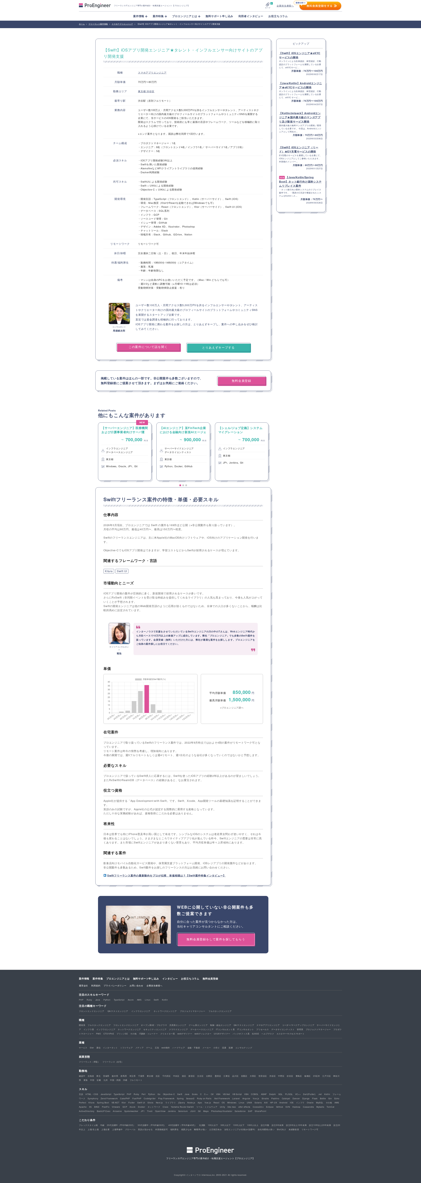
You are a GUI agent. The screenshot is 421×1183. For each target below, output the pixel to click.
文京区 (200, 1075)
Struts (150, 1102)
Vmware (116, 1106)
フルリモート (136, 1080)
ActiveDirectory (86, 1111)
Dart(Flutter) (309, 1094)
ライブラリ (170, 1102)
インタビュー (170, 978)
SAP (250, 1111)
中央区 (176, 1075)
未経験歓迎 (294, 1129)
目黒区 (244, 1075)
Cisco (165, 1106)
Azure (131, 999)
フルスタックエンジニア (220, 1011)
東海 (86, 1080)
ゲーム (149, 1047)
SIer (92, 1047)
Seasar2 (190, 1098)
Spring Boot (103, 1102)
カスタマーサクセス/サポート (291, 1033)
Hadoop (296, 1106)
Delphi (272, 1094)
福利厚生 (174, 1129)
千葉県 (141, 1075)
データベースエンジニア (202, 1029)
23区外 (316, 1075)
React (216, 1102)
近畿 (99, 1080)
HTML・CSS (92, 1094)
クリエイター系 (167, 1033)
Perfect (82, 1102)
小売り (216, 1047)
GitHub (279, 1106)
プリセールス (262, 1029)
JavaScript (106, 1094)
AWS (139, 999)
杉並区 (290, 1075)
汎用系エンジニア (177, 1025)
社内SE (255, 1033)
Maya (206, 1111)
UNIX (249, 1102)
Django (306, 1098)
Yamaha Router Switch (182, 1106)
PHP (81, 999)
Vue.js (256, 1098)
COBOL (255, 1094)
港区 (184, 1075)
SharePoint (260, 1111)
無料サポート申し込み (219, 16)
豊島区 (299, 1075)
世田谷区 (263, 1075)
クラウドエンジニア (178, 1029)
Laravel (236, 1098)
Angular (246, 1098)
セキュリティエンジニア (155, 1029)
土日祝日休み (215, 1129)
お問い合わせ (136, 985)
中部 (92, 1080)
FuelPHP (136, 1098)
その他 (133, 1033)
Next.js (159, 1102)
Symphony (93, 1098)
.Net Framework (222, 1098)
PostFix (106, 1106)
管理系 (300, 1029)
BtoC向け (281, 1129)
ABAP (264, 1094)
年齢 (102, 1125)
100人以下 (213, 1125)
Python (107, 999)
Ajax (200, 1102)
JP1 (143, 1111)
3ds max (231, 1106)
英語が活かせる (145, 1129)
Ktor (124, 1102)
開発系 (82, 1025)
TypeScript (119, 999)
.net (320, 1094)
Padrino (275, 1098)
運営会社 (83, 985)
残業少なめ (186, 1129)
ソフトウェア (126, 1047)
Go (159, 1094)
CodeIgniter (150, 1098)
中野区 (281, 1075)
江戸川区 (326, 1075)
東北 (98, 1075)
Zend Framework (109, 1098)
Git (199, 1111)
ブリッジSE (122, 1033)
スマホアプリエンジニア (152, 72)
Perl (144, 1094)
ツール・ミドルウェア (206, 1106)
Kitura (109, 571)
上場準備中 (117, 1129)
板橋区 (307, 1075)
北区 (158, 1075)
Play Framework (166, 1098)
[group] (124, 451)
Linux (147, 999)
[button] (180, 485)
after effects (244, 1106)
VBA (218, 1094)
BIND (96, 1106)
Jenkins (172, 1111)
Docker (141, 1106)
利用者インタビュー (250, 16)
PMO (98, 1033)
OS (223, 1102)
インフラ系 (89, 1029)
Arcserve (117, 1111)
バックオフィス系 (241, 1033)
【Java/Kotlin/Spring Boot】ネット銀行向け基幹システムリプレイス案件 (300, 181)
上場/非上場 (93, 1129)
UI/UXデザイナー (222, 1033)
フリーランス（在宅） (113, 1061)
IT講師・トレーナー (148, 1033)
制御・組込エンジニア (220, 1025)
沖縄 (125, 1080)
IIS (90, 1106)
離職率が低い (200, 1129)
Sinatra (265, 1098)
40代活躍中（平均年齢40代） (182, 1125)
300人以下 (226, 1125)
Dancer (296, 1098)
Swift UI (122, 571)
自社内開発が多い (266, 1129)
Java (97, 999)
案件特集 (98, 978)
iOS (292, 1102)
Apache (83, 1106)
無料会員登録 (210, 978)
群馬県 (124, 1075)
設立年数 (265, 1125)
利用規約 (95, 985)
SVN (287, 1106)
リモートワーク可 (310, 1129)
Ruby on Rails (204, 1098)
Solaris (258, 1102)
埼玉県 (132, 1075)
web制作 (165, 1047)
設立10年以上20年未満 (320, 1125)
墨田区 (218, 1075)
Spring (180, 1098)
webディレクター (203, 1033)
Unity (222, 1106)
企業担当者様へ (285, 5)
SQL (280, 1094)
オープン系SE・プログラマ (154, 1025)
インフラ (300, 1102)
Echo (336, 1098)
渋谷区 (150, 91)
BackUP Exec (104, 1111)
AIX (266, 1102)
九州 (105, 1080)
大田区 (253, 1075)
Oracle (310, 1102)
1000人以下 (239, 1125)
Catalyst (286, 1098)
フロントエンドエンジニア (91, 1011)
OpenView (160, 1111)
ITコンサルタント (245, 1029)
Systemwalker (131, 1111)
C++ (206, 1094)
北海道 (91, 1075)
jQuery (181, 1102)
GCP (125, 1106)
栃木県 (115, 1075)
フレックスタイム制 (88, 1125)
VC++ (298, 1094)
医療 (231, 1047)
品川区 (235, 1075)
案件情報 (84, 978)
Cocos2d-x (258, 1106)
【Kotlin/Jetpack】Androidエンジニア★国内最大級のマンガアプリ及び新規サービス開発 (300, 117)
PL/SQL (289, 1094)
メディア (139, 1047)
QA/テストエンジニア (118, 1011)
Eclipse (270, 1106)
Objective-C (169, 1094)
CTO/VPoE (108, 1033)
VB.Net (226, 1094)
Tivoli (150, 1111)
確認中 (82, 1075)
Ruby (89, 999)
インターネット (110, 1047)
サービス (83, 1047)
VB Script (237, 1094)
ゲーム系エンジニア (198, 1025)
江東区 (226, 1075)
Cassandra (308, 1106)
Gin (330, 1098)
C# (212, 1094)
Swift (156, 999)
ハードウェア (178, 1047)
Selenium (183, 1111)
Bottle (323, 1098)
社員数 (202, 1125)
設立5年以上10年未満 (296, 1125)
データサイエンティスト (283, 1029)
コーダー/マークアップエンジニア (298, 1025)
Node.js (191, 1102)
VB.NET (115, 1102)
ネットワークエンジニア (165, 1011)
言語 (81, 1094)
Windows (231, 1102)
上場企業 (105, 1129)
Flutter (131, 1102)
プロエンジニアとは (118, 978)
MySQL (319, 1102)
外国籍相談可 (161, 1129)
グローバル (130, 1129)
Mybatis (320, 1106)
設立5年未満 (278, 1125)
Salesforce (240, 1111)
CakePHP (125, 1098)
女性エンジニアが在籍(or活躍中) (239, 1129)
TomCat (330, 1106)
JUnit (193, 1111)
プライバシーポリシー (115, 985)
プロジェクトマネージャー (192, 1011)
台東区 (209, 1075)
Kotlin (165, 999)
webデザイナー (184, 1033)
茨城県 (106, 1075)
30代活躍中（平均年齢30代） (152, 1125)
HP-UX (273, 1102)
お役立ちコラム (278, 16)
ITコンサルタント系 (225, 1029)
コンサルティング (243, 1047)
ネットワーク (154, 1106)
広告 (157, 1047)
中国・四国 (115, 1080)
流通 (224, 1047)
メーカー (206, 1047)
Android (283, 1102)
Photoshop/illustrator (221, 1111)
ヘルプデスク (267, 1033)
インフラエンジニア (140, 1011)
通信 (98, 1047)
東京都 (142, 91)
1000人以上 (253, 1125)
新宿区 (191, 1075)
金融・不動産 (193, 1047)
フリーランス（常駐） (89, 1061)
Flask (315, 1098)
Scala (195, 1094)
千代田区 (166, 1075)
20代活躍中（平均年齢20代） (121, 1125)
